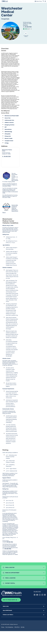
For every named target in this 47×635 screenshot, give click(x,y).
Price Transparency (9, 627)
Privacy (2, 627)
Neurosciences (8, 129)
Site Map (22, 627)
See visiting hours (5, 110)
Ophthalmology (8, 131)
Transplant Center (9, 140)
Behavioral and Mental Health (12, 115)
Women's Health (8, 138)
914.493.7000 (37, 591)
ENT (6, 127)
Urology (6, 143)
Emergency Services (9, 124)
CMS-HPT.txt (17, 627)
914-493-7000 (7, 156)
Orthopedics (7, 133)
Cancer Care (7, 118)
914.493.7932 (10, 542)
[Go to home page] (11, 593)
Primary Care (8, 136)
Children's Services (9, 122)
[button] (45, 1)
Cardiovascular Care (9, 120)
